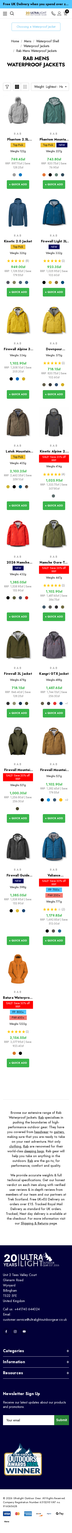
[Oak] (56, 282)
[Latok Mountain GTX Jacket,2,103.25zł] (18, 422)
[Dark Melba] (44, 174)
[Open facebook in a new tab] (6, 1331)
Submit (61, 1420)
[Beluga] (8, 282)
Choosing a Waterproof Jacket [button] (36, 26)
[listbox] (50, 87)
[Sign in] (59, 13)
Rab (41, 1117)
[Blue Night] (20, 282)
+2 (66, 799)
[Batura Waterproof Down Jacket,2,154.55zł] (18, 969)
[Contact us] (53, 13)
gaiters (59, 1132)
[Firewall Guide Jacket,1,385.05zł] (18, 846)
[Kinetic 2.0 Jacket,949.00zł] (18, 212)
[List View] (25, 87)
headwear (41, 1132)
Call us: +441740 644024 (21, 1309)
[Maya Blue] (20, 174)
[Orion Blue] (44, 607)
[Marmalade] (14, 1053)
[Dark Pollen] (50, 282)
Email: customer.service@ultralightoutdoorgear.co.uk (35, 1317)
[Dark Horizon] (54, 703)
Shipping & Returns (34, 1223)
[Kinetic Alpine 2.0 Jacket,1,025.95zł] (54, 422)
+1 (66, 703)
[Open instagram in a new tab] (15, 1331)
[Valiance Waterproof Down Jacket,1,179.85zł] (54, 846)
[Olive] (17, 808)
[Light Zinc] (14, 174)
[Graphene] (50, 607)
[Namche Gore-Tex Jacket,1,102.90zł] (54, 533)
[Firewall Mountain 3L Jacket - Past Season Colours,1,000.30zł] (18, 741)
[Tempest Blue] (62, 174)
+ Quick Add (18, 184)
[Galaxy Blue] (20, 597)
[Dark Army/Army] (26, 486)
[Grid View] (17, 87)
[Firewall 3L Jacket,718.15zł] (18, 645)
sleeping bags (34, 1151)
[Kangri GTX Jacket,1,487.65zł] (54, 645)
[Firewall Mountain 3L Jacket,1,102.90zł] (54, 741)
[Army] (44, 384)
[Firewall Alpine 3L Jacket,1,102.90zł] (18, 320)
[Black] (50, 174)
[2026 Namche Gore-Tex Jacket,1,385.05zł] (18, 533)
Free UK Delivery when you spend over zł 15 (36, 4)
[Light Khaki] (14, 282)
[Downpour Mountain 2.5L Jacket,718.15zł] (54, 320)
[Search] (12, 13)
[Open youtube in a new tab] (24, 1331)
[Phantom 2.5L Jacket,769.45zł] (18, 110)
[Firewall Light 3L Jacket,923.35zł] (54, 212)
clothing (15, 1146)
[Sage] (56, 174)
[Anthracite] (53, 496)
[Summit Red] (26, 597)
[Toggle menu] (5, 13)
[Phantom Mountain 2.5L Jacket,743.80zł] (54, 110)
